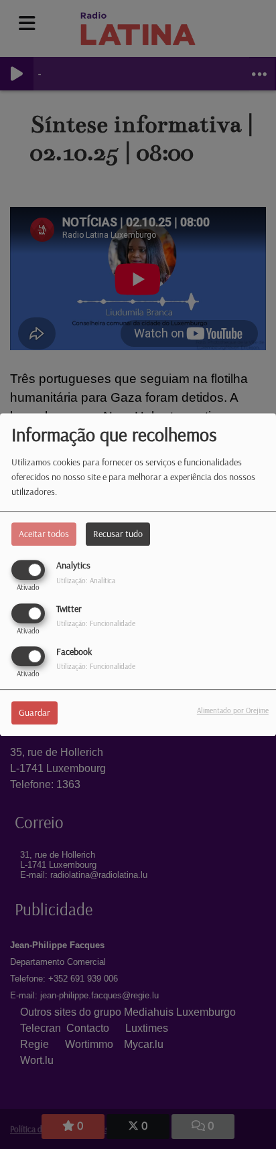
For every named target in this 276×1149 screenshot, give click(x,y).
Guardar (34, 712)
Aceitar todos (44, 534)
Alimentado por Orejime (233, 710)
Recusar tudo (118, 534)
